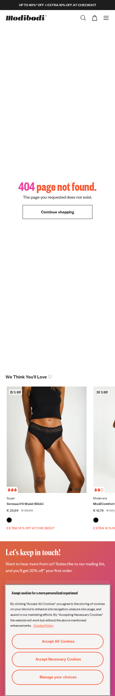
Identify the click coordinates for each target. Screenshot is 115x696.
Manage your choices (58, 677)
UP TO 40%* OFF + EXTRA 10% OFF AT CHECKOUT (57, 5)
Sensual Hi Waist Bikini (25, 504)
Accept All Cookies (58, 641)
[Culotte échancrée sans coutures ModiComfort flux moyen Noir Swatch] (95, 520)
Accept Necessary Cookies (58, 659)
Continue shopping (57, 211)
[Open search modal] (83, 18)
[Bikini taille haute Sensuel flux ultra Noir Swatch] (9, 520)
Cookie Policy (43, 625)
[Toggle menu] (106, 18)
